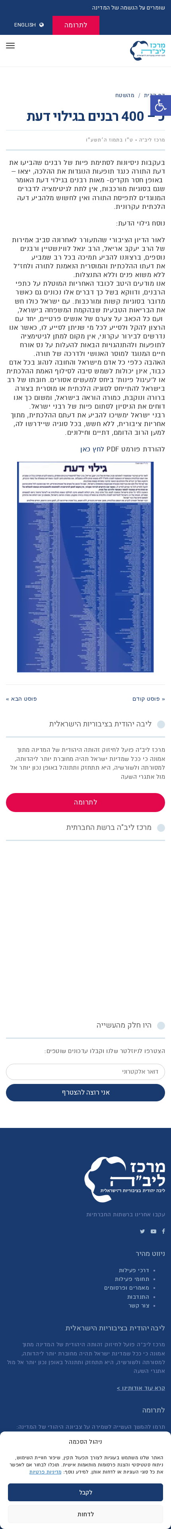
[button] (160, 105)
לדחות (86, 1514)
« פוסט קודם (148, 699)
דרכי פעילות (134, 1270)
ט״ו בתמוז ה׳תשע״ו (109, 140)
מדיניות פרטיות (45, 1472)
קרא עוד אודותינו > (141, 1388)
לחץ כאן (92, 449)
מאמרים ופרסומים (127, 1287)
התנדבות (138, 1297)
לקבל (85, 1492)
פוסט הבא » (21, 699)
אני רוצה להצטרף (86, 1092)
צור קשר (139, 1305)
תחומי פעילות (132, 1279)
